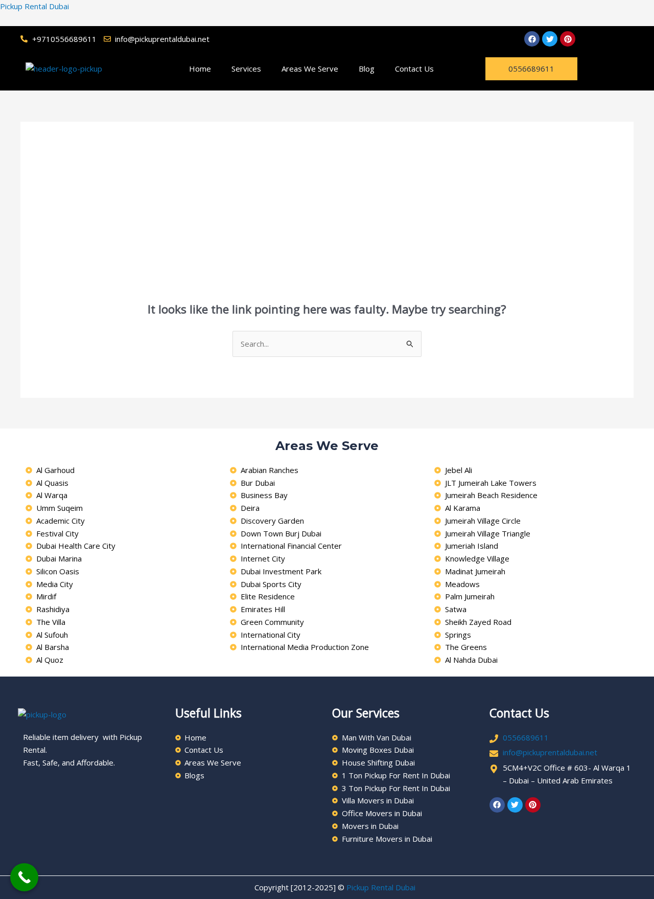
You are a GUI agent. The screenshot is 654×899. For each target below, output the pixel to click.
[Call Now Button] (24, 877)
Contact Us (414, 68)
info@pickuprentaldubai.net (550, 752)
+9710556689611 (64, 39)
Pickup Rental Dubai (34, 6)
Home (200, 68)
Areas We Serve (310, 68)
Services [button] (246, 68)
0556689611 (526, 737)
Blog (367, 68)
